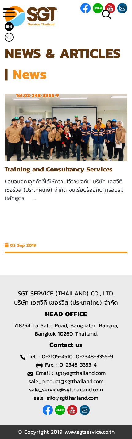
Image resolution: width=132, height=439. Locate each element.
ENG (9, 26)
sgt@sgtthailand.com (80, 373)
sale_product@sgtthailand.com (66, 381)
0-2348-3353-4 (78, 364)
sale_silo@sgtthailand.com (66, 398)
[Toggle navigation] (9, 15)
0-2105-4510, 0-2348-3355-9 (77, 356)
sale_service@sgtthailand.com (66, 389)
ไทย (9, 37)
